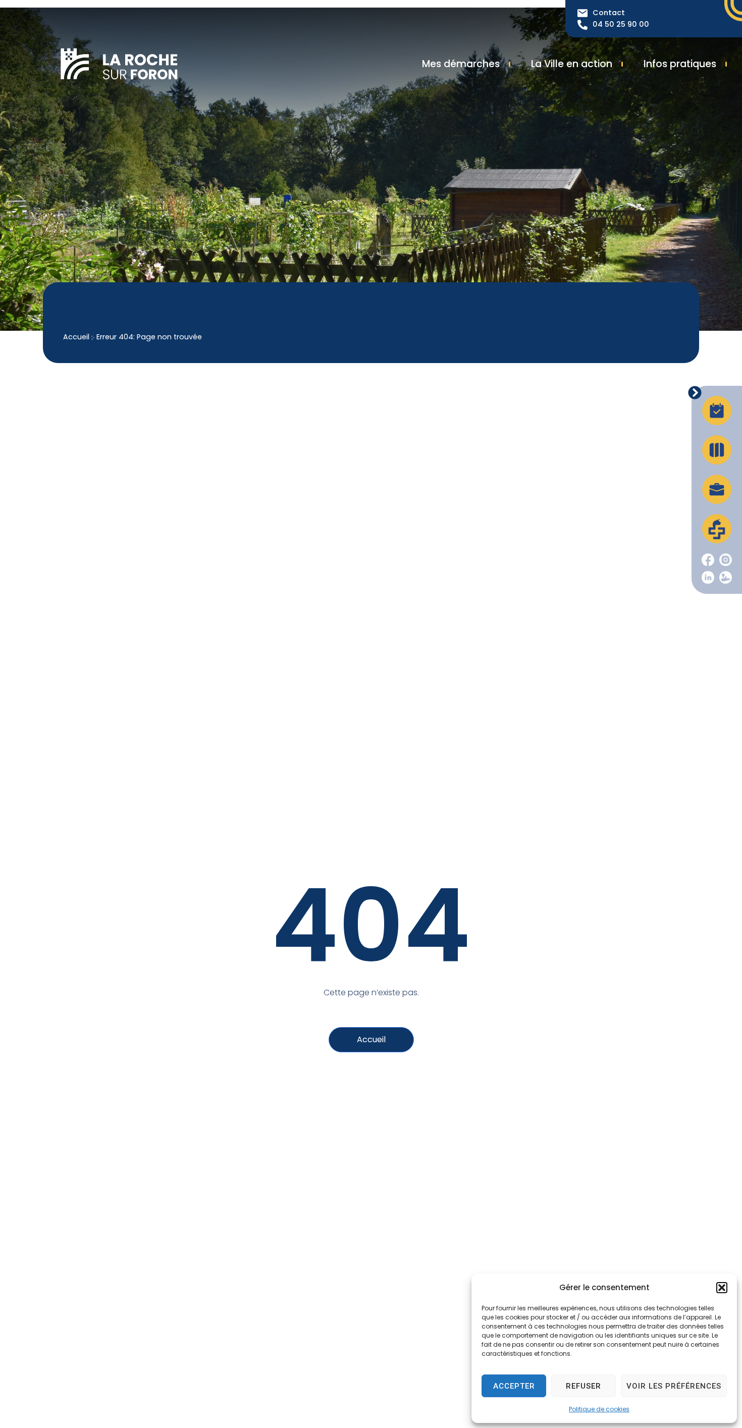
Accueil (76, 337)
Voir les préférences (673, 1386)
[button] (722, 1288)
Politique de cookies (599, 1409)
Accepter (514, 1386)
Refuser (583, 1386)
